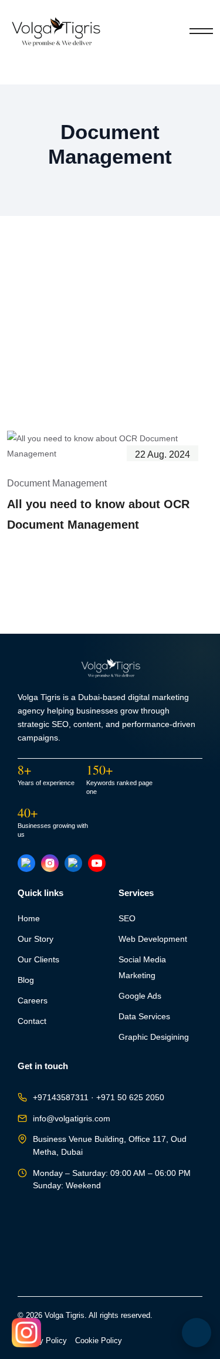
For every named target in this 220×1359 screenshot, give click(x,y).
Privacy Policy (42, 1341)
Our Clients (38, 959)
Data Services (144, 1016)
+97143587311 (61, 1097)
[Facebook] (26, 863)
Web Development (153, 939)
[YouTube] (97, 863)
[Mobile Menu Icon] (201, 31)
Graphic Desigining (154, 1037)
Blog (26, 980)
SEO (127, 918)
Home (29, 918)
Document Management (57, 483)
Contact (32, 1021)
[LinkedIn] (73, 863)
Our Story (35, 939)
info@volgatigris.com (71, 1118)
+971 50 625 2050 (130, 1097)
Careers (33, 1000)
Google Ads (140, 996)
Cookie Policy (98, 1341)
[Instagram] (50, 863)
